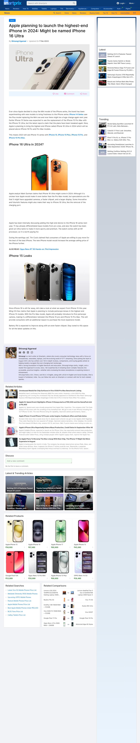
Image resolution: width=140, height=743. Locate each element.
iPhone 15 (53, 135)
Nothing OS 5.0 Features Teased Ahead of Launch (20, 489)
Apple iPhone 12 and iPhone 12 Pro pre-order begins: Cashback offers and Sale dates (53, 416)
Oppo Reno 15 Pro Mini (36, 575)
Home (67, 13)
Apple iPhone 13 (80, 545)
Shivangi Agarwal (27, 348)
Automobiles (125, 13)
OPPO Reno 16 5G (80, 575)
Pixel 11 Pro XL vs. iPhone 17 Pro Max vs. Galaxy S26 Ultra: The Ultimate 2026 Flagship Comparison (48, 507)
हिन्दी (134, 13)
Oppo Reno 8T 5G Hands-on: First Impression (39, 249)
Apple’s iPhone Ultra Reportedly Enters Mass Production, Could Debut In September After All (56, 427)
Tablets (44, 9)
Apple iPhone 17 (57, 545)
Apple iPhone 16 (34, 545)
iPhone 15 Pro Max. (17, 138)
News (7, 9)
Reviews (16, 9)
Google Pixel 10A (12, 575)
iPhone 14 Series (76, 114)
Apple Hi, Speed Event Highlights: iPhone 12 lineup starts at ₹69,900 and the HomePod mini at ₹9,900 (55, 403)
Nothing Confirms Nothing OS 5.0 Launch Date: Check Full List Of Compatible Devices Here (119, 152)
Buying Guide (94, 13)
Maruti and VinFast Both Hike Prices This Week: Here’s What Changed (120, 83)
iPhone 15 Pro (77, 135)
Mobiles (35, 9)
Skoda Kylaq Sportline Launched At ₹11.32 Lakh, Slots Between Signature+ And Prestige (78, 489)
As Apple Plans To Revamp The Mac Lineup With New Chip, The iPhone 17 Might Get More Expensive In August (54, 440)
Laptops (54, 9)
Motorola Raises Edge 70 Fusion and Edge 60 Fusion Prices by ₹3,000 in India (120, 69)
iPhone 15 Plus (64, 135)
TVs (61, 9)
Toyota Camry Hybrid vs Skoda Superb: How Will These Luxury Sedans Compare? (48, 489)
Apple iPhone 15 (11, 545)
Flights (128, 9)
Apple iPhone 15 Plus (59, 575)
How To (25, 9)
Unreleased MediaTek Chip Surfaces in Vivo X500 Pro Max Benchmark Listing (50, 391)
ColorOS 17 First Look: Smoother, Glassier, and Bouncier (16, 507)
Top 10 (105, 13)
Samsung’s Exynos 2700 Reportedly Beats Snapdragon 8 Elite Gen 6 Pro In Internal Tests (120, 76)
